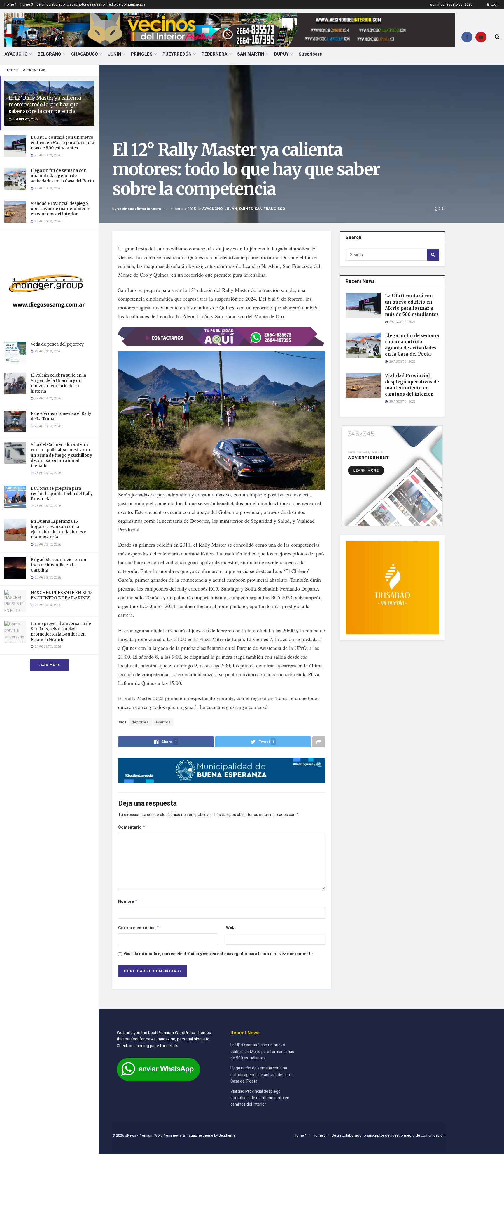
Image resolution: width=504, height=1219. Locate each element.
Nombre (128, 901)
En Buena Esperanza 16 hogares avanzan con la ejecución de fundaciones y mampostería (58, 529)
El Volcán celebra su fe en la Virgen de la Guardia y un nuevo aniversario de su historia (58, 383)
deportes (140, 722)
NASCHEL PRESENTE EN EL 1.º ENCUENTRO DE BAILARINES (61, 595)
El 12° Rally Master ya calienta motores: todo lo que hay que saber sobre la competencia (45, 105)
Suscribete (310, 54)
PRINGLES (142, 54)
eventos (163, 722)
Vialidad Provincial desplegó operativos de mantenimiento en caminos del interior (61, 209)
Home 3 (26, 4)
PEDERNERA (214, 54)
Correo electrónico (139, 928)
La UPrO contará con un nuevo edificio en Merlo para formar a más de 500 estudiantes (62, 142)
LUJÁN (230, 209)
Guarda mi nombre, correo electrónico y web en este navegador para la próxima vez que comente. (219, 954)
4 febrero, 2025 (183, 209)
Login (495, 4)
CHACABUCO (84, 54)
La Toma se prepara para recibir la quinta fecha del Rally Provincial (62, 493)
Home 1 (10, 4)
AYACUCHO (16, 54)
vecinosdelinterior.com (139, 209)
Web (230, 927)
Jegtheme (227, 1135)
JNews (130, 1135)
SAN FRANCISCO (270, 209)
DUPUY (281, 54)
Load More (49, 664)
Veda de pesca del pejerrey (57, 344)
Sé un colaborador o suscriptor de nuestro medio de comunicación (90, 4)
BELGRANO (49, 54)
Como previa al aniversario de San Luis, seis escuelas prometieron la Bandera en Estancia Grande (61, 631)
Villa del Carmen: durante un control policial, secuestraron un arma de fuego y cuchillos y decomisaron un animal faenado (61, 455)
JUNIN (114, 54)
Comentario (132, 827)
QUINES (246, 209)
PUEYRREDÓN (177, 54)
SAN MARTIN (250, 54)
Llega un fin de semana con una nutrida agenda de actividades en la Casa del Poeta (62, 175)
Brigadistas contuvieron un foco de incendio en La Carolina (58, 565)
